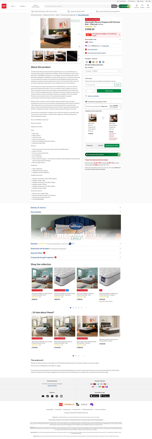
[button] (75, 20)
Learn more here (52, 385)
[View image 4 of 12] (72, 56)
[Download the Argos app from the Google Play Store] (105, 397)
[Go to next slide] (79, 34)
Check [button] (118, 84)
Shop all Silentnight (83, 15)
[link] (103, 49)
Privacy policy (67, 409)
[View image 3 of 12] (60, 56)
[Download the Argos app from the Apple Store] (94, 397)
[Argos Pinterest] (57, 396)
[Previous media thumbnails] (31, 56)
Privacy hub (58, 409)
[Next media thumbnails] (80, 56)
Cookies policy (76, 409)
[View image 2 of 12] (49, 56)
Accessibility (49, 409)
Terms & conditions (100, 409)
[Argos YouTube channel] (43, 396)
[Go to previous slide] (32, 34)
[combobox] (77, 6)
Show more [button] (76, 238)
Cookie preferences (87, 409)
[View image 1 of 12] (38, 56)
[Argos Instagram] (61, 396)
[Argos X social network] (52, 396)
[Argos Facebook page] (47, 396)
